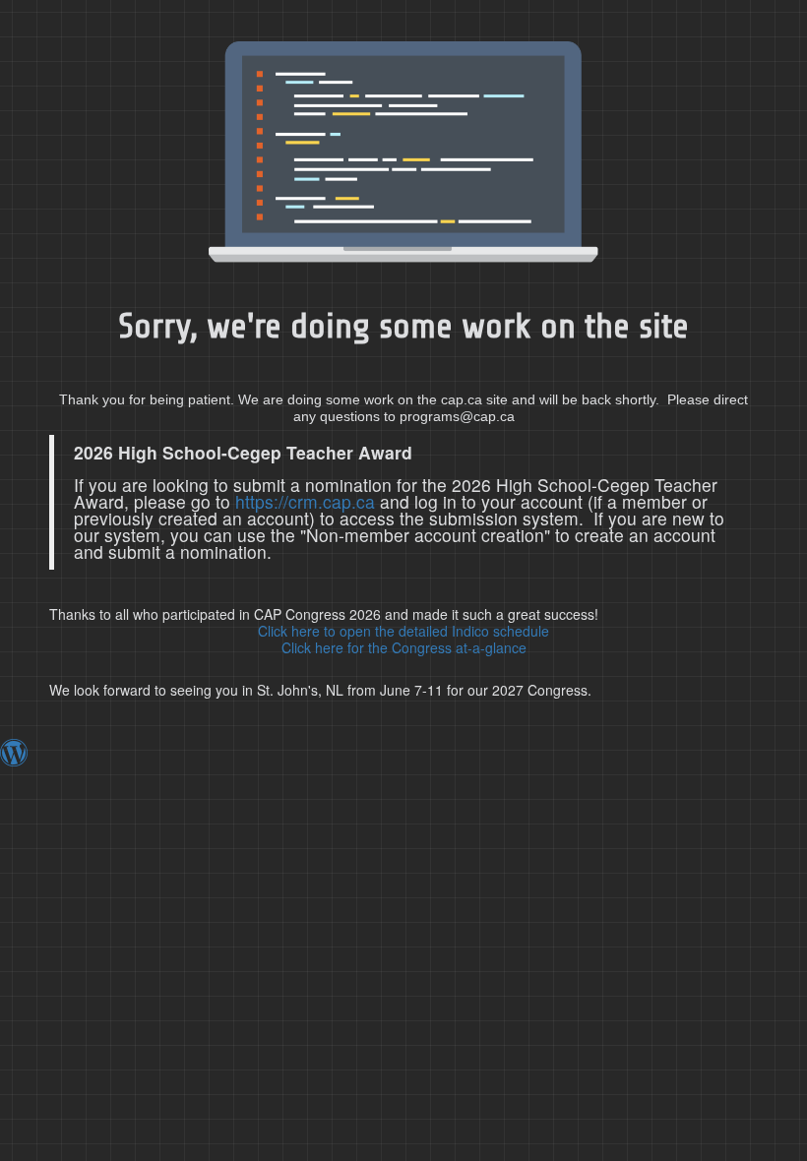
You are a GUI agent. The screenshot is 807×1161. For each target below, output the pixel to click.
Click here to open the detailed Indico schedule (403, 631)
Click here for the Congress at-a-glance (404, 647)
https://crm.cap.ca (305, 501)
